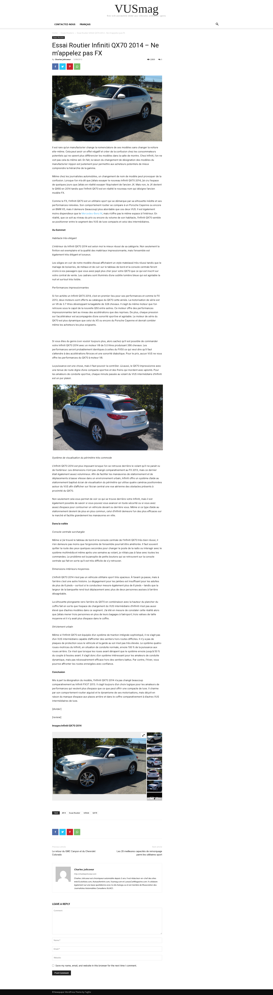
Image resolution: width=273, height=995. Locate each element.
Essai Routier (74, 813)
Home (55, 33)
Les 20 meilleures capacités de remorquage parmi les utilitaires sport (139, 853)
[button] (217, 24)
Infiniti (86, 813)
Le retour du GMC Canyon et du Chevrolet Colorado (73, 853)
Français (85, 24)
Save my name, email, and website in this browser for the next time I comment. (96, 965)
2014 (64, 813)
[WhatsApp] (77, 66)
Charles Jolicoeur (63, 59)
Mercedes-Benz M (92, 213)
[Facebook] (55, 66)
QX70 (95, 813)
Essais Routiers (67, 33)
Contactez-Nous (64, 24)
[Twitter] (62, 66)
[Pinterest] (70, 66)
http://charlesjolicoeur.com (85, 874)
